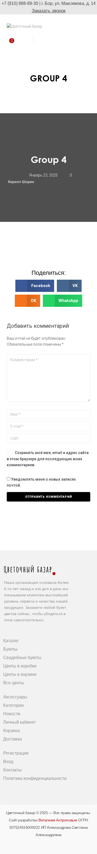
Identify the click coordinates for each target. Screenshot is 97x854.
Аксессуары (15, 697)
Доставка (12, 739)
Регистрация (16, 753)
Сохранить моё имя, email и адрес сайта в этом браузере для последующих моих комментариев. (48, 458)
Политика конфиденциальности (35, 778)
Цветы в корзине (20, 674)
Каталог (11, 640)
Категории (13, 705)
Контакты (12, 770)
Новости (11, 713)
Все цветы (13, 682)
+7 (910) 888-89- (17, 3)
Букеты (10, 649)
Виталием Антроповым (58, 820)
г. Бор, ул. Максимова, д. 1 (67, 3)
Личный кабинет (19, 722)
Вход (8, 761)
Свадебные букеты (22, 657)
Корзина (11, 730)
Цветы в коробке (20, 666)
